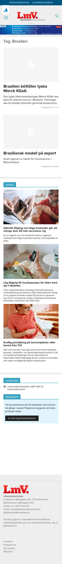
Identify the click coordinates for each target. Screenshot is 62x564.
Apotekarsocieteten (19, 3)
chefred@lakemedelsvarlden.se (25, 509)
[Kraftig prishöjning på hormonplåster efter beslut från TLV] (31, 338)
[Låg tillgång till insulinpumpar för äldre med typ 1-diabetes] (31, 278)
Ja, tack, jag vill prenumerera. (22, 418)
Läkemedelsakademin (42, 3)
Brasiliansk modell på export (29, 153)
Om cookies (9, 548)
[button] (5, 18)
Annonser (8, 541)
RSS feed (7, 551)
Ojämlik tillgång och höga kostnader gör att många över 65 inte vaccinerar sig (30, 229)
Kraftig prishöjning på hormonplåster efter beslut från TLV (29, 344)
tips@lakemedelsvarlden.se (16, 512)
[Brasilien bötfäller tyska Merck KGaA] (31, 64)
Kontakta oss (9, 545)
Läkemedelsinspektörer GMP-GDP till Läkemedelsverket (25, 388)
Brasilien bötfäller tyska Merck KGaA (25, 88)
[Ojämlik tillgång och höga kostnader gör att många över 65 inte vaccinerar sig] (31, 223)
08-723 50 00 (22, 506)
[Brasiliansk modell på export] (31, 131)
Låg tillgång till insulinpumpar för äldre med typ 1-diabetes (30, 284)
